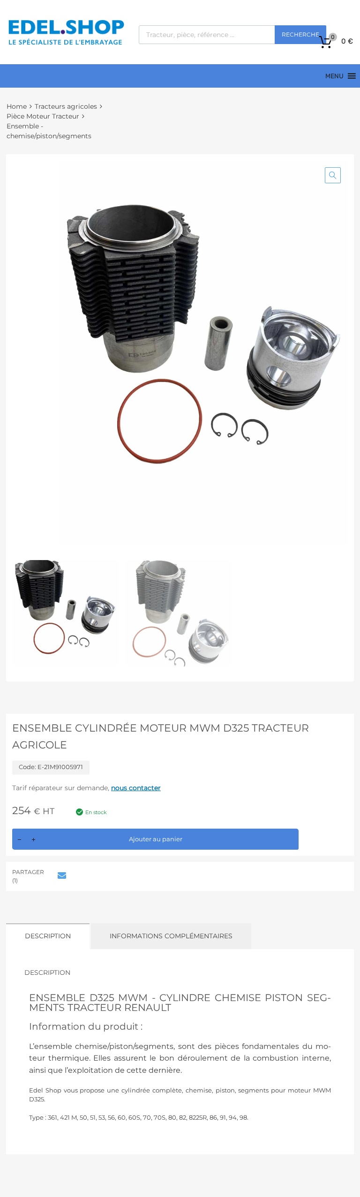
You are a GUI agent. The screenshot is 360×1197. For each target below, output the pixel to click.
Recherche (300, 34)
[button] (333, 175)
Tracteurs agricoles (66, 106)
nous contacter (136, 788)
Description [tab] (48, 936)
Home (17, 106)
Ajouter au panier (155, 839)
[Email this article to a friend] (60, 875)
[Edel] (66, 44)
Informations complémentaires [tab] (171, 936)
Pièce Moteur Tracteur (43, 116)
